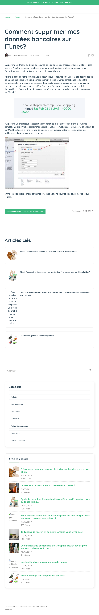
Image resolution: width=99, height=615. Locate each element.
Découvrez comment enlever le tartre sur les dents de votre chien (55, 470)
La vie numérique (18, 440)
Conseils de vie (17, 404)
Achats (17, 17)
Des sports (15, 411)
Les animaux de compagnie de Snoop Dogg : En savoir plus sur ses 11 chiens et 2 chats (54, 547)
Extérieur (15, 419)
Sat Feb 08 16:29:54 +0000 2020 (46, 110)
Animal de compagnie (19, 426)
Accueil (7, 17)
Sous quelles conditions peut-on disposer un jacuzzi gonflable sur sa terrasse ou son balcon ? (55, 517)
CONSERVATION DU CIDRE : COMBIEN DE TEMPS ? (48, 485)
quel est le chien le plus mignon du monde (44, 562)
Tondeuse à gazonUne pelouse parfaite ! (43, 575)
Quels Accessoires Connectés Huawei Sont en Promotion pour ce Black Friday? (55, 501)
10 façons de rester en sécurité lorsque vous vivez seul (52, 531)
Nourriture (15, 433)
